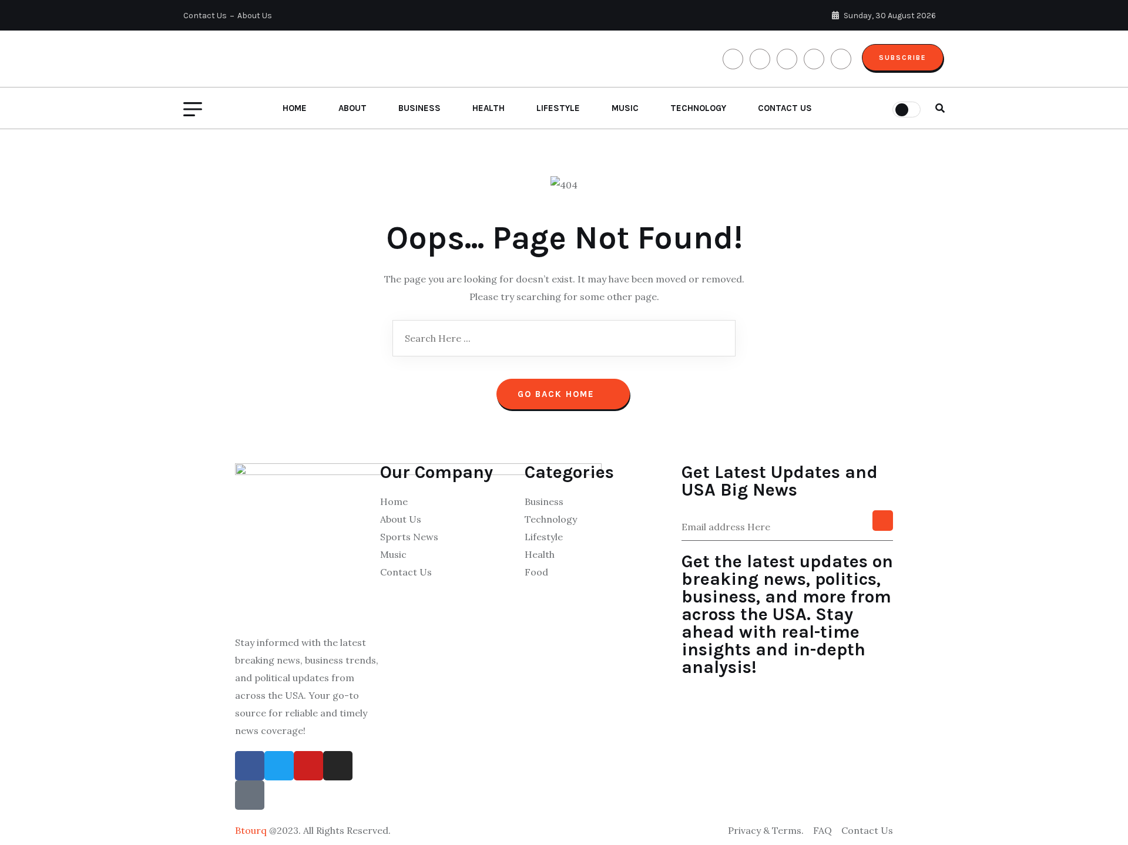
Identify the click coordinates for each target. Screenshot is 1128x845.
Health (488, 108)
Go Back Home (558, 394)
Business (419, 108)
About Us (254, 16)
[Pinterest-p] (249, 795)
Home (295, 108)
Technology (698, 108)
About (352, 108)
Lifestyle (558, 108)
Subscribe (902, 57)
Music (625, 108)
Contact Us (205, 16)
